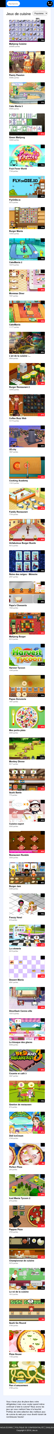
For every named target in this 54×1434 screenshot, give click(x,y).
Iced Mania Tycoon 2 (19, 1198)
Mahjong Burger (17, 636)
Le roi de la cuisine (19, 1291)
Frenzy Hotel (15, 917)
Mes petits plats (17, 730)
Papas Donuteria (17, 698)
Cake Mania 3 (16, 106)
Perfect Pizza (15, 1166)
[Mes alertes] (42, 3)
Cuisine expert (16, 823)
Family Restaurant (18, 511)
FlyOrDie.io (15, 199)
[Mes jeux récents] (31, 3)
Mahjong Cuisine (18, 43)
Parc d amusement (18, 1385)
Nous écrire (6, 1427)
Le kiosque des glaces (20, 1042)
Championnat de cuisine (21, 1260)
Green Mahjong (17, 137)
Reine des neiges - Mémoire (23, 574)
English (50, 1427)
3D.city (12, 449)
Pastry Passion (16, 75)
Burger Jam (15, 886)
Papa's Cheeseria (18, 605)
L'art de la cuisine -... (19, 355)
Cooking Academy (18, 480)
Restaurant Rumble (19, 854)
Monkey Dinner (17, 761)
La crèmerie (15, 948)
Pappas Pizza (16, 1229)
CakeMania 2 (15, 262)
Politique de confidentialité (29, 1427)
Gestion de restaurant (20, 1104)
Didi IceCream (16, 1135)
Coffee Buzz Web (17, 418)
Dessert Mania (16, 979)
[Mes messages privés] (36, 3)
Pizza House (15, 1354)
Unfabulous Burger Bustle (22, 542)
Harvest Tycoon (17, 667)
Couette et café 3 (18, 1073)
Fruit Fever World (18, 168)
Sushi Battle (15, 792)
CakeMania (14, 324)
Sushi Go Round (17, 1322)
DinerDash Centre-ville (20, 1010)
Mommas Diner (16, 293)
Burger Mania (16, 230)
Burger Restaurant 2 (19, 386)
